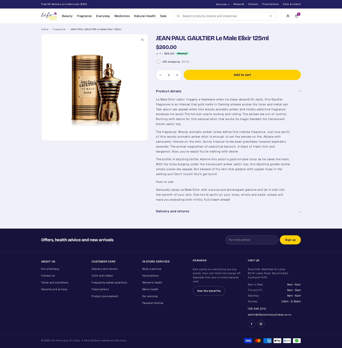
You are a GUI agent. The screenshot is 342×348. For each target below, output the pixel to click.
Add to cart (242, 75)
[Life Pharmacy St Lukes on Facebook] (251, 324)
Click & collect (292, 4)
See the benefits (209, 291)
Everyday (103, 16)
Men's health (150, 289)
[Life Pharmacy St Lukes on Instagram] (261, 324)
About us (48, 261)
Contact (253, 4)
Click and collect (102, 275)
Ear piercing (150, 296)
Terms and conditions (54, 282)
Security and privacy (54, 289)
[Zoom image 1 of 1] (94, 87)
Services (221, 4)
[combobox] (224, 16)
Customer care (103, 261)
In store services (156, 261)
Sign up (290, 240)
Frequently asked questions (109, 282)
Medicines (122, 16)
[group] (94, 87)
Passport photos (152, 303)
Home (44, 29)
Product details (168, 91)
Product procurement (105, 296)
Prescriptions (270, 4)
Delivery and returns (172, 211)
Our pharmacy (50, 269)
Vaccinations (150, 275)
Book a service (151, 269)
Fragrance (84, 16)
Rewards (239, 4)
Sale (163, 16)
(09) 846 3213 (257, 308)
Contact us (48, 275)
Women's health (152, 282)
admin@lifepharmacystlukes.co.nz (270, 314)
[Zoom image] (142, 39)
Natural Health (145, 16)
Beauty (67, 16)
